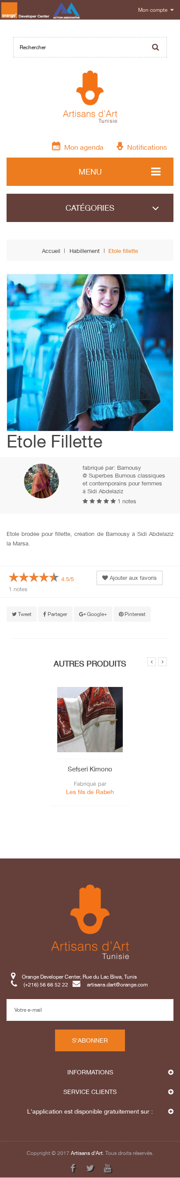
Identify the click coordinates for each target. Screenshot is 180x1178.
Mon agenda (82, 147)
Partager (56, 614)
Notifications (145, 147)
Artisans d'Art (87, 1153)
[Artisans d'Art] (90, 97)
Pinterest (134, 614)
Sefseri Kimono (90, 769)
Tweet (24, 614)
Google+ (96, 614)
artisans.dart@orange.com (117, 984)
